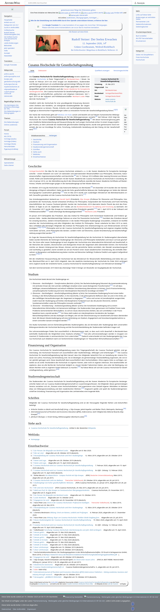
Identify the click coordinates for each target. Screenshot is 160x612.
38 (85, 416)
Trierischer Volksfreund (74, 480)
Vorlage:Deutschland (112, 96)
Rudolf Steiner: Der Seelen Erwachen (94, 39)
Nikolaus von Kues (64, 115)
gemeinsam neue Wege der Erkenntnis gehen (78, 10)
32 (115, 352)
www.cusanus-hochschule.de (110, 100)
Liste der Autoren (113, 584)
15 (100, 217)
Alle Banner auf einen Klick (78, 32)
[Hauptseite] (12, 9)
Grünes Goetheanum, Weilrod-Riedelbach (94, 47)
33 (79, 367)
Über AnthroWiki (19, 609)
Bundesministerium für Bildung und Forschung (95, 207)
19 (53, 232)
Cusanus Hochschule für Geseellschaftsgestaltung (94, 582)
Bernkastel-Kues (111, 90)
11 (84, 194)
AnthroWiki (12, 2)
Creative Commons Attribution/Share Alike (80, 584)
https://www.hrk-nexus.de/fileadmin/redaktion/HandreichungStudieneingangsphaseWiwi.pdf (81, 554)
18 (44, 227)
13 (47, 211)
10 (62, 192)
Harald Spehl (65, 199)
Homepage (35, 439)
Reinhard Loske (79, 96)
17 (41, 227)
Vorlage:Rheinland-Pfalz (113, 93)
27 (59, 312)
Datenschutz (6, 609)
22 (123, 263)
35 (82, 388)
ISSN (36, 569)
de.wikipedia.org (43, 584)
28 (68, 320)
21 (40, 254)
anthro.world (98, 13)
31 (121, 338)
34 (57, 369)
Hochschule (41, 79)
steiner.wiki (83, 15)
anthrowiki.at (75, 13)
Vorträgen (93, 18)
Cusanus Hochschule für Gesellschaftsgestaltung (49, 428)
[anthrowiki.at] (64, 13)
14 (83, 211)
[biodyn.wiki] (109, 13)
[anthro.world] (87, 13)
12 (95, 208)
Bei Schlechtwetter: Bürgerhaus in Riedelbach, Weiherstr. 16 (94, 50)
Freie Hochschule (142, 57)
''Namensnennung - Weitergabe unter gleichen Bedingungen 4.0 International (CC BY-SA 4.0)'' (69, 601)
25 (84, 297)
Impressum (31, 609)
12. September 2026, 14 (94, 43)
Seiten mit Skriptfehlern (145, 55)
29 (82, 333)
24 (105, 290)
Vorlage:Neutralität (36, 171)
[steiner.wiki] (74, 15)
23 (111, 285)
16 (38, 227)
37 (38, 413)
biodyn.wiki (118, 13)
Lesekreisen (70, 18)
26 (83, 302)
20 (37, 254)
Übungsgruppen (82, 18)
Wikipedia (92, 428)
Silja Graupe (85, 199)
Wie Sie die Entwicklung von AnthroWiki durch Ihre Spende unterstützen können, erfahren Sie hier (69, 20)
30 (80, 335)
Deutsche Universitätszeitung (101, 475)
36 (124, 408)
